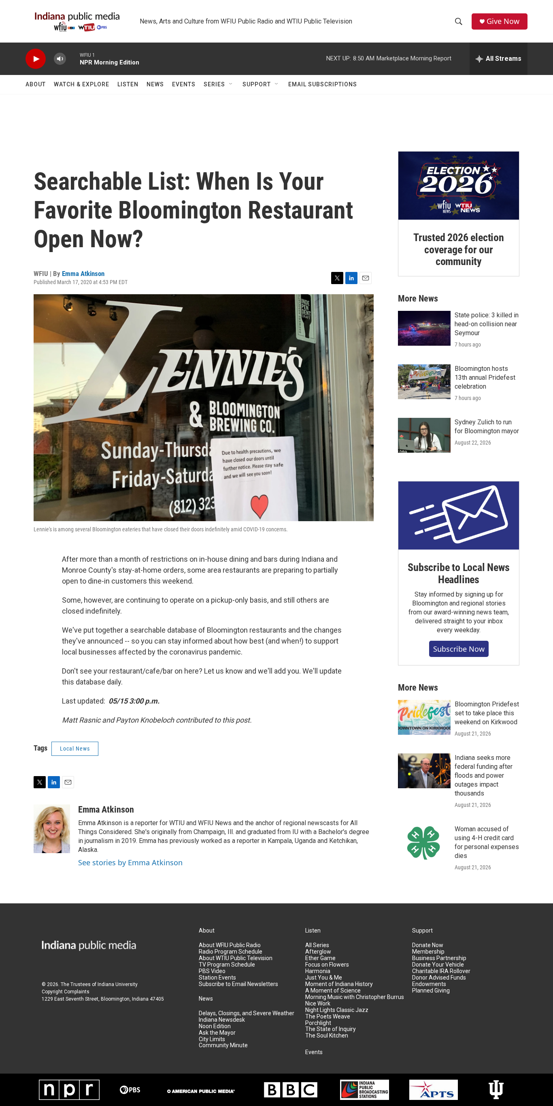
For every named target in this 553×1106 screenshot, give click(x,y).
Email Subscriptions (322, 84)
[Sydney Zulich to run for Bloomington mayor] (424, 435)
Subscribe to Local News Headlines (458, 573)
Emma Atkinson (83, 274)
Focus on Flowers (327, 965)
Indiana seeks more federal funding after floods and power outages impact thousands (484, 775)
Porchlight (318, 1023)
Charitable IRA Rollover (441, 971)
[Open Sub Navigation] (231, 84)
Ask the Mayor (217, 1033)
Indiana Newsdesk (222, 1020)
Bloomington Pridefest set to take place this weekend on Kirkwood (487, 713)
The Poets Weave (327, 1017)
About (36, 84)
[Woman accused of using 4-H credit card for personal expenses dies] (424, 842)
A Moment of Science (333, 991)
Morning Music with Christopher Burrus (354, 997)
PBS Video (212, 971)
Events (184, 84)
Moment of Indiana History (339, 984)
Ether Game (320, 958)
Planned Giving (431, 991)
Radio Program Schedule (230, 952)
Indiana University (118, 984)
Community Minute (223, 1045)
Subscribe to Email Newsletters (238, 984)
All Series (317, 945)
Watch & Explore (81, 84)
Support (256, 84)
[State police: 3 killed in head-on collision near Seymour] (424, 328)
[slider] (73, 58)
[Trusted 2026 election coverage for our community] (458, 186)
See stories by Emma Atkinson (130, 862)
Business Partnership (439, 958)
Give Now (503, 21)
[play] (35, 59)
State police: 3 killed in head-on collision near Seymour (487, 324)
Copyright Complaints (65, 992)
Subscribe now (459, 649)
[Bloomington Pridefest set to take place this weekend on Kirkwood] (424, 717)
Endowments (429, 984)
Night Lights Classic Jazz (336, 1010)
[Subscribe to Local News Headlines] (458, 515)
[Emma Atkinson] (52, 828)
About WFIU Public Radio (230, 945)
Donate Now (427, 945)
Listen (127, 84)
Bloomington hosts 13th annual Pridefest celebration (485, 377)
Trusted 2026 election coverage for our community (458, 249)
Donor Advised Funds (439, 978)
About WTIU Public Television (235, 958)
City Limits (212, 1039)
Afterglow (318, 952)
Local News (75, 748)
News (155, 84)
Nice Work (317, 1004)
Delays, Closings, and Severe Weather (246, 1013)
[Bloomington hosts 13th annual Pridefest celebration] (424, 381)
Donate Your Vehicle (438, 965)
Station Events (217, 978)
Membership (428, 952)
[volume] (60, 59)
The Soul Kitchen (326, 1036)
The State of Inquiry (330, 1029)
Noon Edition (215, 1026)
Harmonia (317, 971)
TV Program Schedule (227, 965)
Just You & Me (323, 978)
